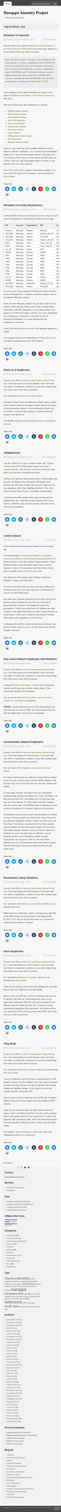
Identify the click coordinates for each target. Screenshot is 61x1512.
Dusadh (31, 328)
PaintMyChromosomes (15, 1497)
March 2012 (11, 1382)
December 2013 (13, 1337)
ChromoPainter (12, 1238)
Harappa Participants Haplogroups (20, 1204)
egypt (6, 1286)
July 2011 (10, 1405)
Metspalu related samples (18, 142)
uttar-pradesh (35, 1307)
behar (25, 1281)
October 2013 (12, 1342)
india (34, 1294)
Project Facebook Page (16, 1188)
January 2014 (12, 1334)
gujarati (33, 1286)
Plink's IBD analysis (17, 170)
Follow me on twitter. (21, 1167)
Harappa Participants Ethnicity (18, 1202)
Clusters (10, 1244)
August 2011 (11, 1402)
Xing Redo (10, 1043)
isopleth (8, 1296)
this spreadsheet (36, 1116)
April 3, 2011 (25, 1048)
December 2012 (13, 1365)
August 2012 (11, 1368)
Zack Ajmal (11, 1190)
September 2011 (13, 1399)
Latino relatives (14, 133)
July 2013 (10, 1348)
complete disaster (11, 469)
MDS (8, 1253)
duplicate (38, 1284)
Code (9, 1247)
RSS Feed (18, 1167)
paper (20, 173)
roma (29, 1303)
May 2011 (10, 1410)
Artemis (9, 1461)
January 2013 (12, 1362)
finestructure (13, 1286)
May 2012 (10, 1376)
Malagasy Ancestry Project (17, 1492)
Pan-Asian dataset (23, 685)
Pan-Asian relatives (16, 130)
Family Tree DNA (13, 1475)
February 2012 (12, 1385)
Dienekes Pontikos (14, 1463)
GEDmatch (11, 1480)
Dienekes (27, 469)
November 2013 (13, 1339)
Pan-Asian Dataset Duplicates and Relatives (30, 659)
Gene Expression (13, 1483)
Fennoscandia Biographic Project (19, 1477)
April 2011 (10, 1413)
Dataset (10, 1250)
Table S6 (35, 81)
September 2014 (13, 1325)
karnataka (19, 1296)
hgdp (25, 1294)
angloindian (9, 1282)
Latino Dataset (12, 535)
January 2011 (12, 1422)
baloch (19, 1281)
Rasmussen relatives (16, 123)
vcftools (41, 466)
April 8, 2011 (25, 746)
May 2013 (10, 1354)
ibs (32, 1294)
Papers (9, 1258)
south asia (12, 1306)
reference (13, 1302)
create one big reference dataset (35, 380)
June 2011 (11, 1407)
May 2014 (10, 1328)
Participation (11, 1261)
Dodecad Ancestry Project (17, 1466)
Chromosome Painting (15, 1241)
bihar (36, 1281)
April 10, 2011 (26, 457)
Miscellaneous (12, 1255)
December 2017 (13, 1320)
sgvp (33, 1303)
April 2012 (11, 1379)
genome (24, 1286)
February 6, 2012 (27, 40)
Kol (52, 338)
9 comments (51, 210)
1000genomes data (19, 463)
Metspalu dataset (37, 216)
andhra (32, 1279)
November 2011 (13, 1393)
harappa (18, 1289)
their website (21, 980)
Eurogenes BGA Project (16, 1472)
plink (52, 216)
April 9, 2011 (25, 540)
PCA (8, 1264)
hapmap (8, 1290)
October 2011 (12, 1396)
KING (14, 173)
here (18, 907)
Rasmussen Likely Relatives (21, 877)
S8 (47, 81)
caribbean (8, 1284)
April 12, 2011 (26, 374)
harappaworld (14, 1293)
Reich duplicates (14, 139)
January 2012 (12, 1388)
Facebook (25, 1167)
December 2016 (13, 1323)
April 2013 (11, 1356)
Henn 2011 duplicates (16, 120)
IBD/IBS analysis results (20, 627)
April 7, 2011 (25, 882)
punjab (26, 1299)
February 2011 (12, 1419)
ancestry (23, 1278)
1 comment (52, 540)
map (31, 1296)
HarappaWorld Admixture (16, 1210)
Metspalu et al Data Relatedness (23, 205)
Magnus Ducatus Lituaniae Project (20, 1489)
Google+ (28, 1167)
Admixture (10, 1236)
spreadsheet (50, 421)
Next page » (8, 1163)
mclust (37, 1296)
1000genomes (12, 452)
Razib (6, 546)
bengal (30, 1282)
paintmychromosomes (12, 1298)
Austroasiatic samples (17, 127)
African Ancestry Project (16, 1458)
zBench (49, 1507)
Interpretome (11, 1486)
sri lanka (22, 1307)
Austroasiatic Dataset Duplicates (23, 741)
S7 (42, 81)
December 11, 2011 (28, 210)
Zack (16, 40)
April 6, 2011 (25, 956)
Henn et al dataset (29, 977)
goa (29, 1286)
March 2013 (11, 1359)
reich (24, 1303)
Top (57, 1508)
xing (6, 1309)
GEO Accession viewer (32, 571)
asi (15, 1281)
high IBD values (46, 501)
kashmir (26, 1296)
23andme (8, 1225)
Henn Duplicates (14, 951)
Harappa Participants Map (17, 1207)
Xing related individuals (17, 117)
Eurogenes (11, 1469)
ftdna (19, 1286)
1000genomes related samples (20, 136)
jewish (13, 1296)
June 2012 (11, 1373)
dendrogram (28, 1284)
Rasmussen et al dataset (32, 904)
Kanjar (42, 338)
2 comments (51, 663)
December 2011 (13, 1390)
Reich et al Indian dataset (32, 396)
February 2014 (12, 1331)
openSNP (10, 1494)
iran (38, 1294)
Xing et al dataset (29, 1070)
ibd (29, 1294)
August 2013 (11, 1345)
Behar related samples (17, 114)
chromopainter (17, 1284)
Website (10, 1267)
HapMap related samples (18, 111)
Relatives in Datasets (16, 35)
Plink (32, 1113)
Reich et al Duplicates (17, 369)
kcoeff (6, 176)
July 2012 (10, 1371)
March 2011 (11, 1416)
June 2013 (11, 1351)
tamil (28, 1307)
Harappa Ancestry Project (26, 12)
